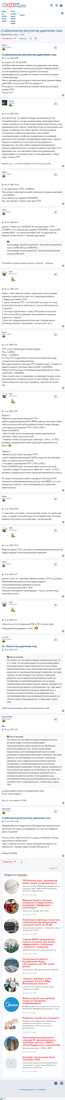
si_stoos (5, 637)
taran (4, 210)
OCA (10, 272)
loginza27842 (7, 717)
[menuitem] (51, 6)
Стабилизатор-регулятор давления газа (31, 30)
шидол (16, 34)
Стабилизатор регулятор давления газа (26, 818)
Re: (3, 725)
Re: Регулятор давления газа (19, 646)
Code (22, 34)
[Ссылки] (62, 13)
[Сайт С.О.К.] (14, 4)
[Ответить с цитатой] (55, 48)
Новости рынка (15, 875)
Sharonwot (6, 809)
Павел (4, 45)
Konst (11, 101)
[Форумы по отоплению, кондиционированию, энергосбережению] (22, 6)
